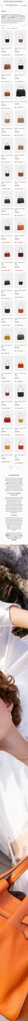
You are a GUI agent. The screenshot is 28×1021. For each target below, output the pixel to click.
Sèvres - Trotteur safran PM (20, 428)
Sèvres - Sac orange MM (19, 235)
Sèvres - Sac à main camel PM (7, 101)
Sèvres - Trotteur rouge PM (6, 401)
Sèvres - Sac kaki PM (5, 208)
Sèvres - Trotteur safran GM (6, 454)
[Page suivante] (17, 467)
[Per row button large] (24, 25)
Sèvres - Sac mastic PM (19, 155)
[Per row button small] (25, 25)
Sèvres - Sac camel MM (6, 74)
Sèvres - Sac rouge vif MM (6, 428)
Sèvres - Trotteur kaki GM (6, 235)
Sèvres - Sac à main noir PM (6, 155)
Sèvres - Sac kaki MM (19, 345)
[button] (2, 5)
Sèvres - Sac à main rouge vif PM (7, 263)
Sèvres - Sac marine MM (19, 208)
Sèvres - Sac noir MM (19, 101)
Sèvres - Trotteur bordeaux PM (6, 374)
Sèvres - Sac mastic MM (19, 128)
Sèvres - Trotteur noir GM (20, 74)
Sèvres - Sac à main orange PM (20, 374)
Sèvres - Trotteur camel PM (20, 48)
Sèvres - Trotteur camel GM (20, 181)
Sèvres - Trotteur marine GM (7, 318)
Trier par (8, 28)
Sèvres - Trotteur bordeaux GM (20, 263)
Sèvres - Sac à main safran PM (6, 346)
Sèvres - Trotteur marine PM (20, 290)
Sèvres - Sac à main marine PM (6, 291)
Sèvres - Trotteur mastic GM (6, 128)
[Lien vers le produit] (7, 39)
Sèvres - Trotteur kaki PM (6, 181)
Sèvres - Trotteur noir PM (6, 48)
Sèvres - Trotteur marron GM (20, 401)
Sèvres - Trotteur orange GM (20, 318)
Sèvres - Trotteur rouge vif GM (20, 455)
